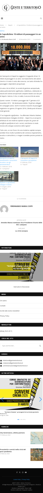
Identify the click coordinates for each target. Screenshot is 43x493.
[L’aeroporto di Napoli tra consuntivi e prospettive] (29, 152)
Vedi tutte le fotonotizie (21, 287)
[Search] (41, 18)
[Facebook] (16, 472)
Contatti (2, 306)
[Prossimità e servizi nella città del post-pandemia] (36, 454)
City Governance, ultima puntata (12, 433)
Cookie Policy (17, 479)
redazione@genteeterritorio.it (13, 363)
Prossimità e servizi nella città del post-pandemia (13, 450)
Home (2, 25)
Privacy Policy (4, 316)
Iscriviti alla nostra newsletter (10, 311)
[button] (2, 267)
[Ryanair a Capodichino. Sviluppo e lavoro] (9, 176)
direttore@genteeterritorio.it (12, 360)
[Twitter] (20, 472)
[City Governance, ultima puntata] (36, 438)
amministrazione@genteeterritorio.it (15, 366)
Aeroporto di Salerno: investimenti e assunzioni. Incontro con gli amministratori (8, 161)
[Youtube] (26, 472)
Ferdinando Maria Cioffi (9, 39)
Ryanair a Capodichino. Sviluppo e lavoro (7, 184)
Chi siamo (3, 301)
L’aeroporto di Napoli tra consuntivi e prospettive (28, 159)
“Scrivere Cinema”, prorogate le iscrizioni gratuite (21, 267)
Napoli (10, 25)
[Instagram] (22, 472)
